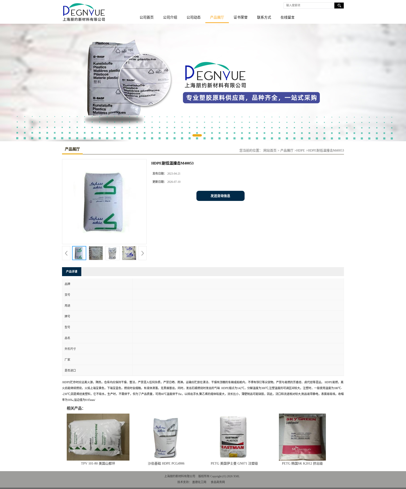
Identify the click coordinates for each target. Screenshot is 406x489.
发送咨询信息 (220, 196)
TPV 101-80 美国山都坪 (98, 463)
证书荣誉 (241, 17)
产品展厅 (217, 17)
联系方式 (264, 17)
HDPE (300, 150)
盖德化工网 (199, 482)
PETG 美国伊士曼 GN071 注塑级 (234, 463)
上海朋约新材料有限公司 (179, 476)
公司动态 (194, 17)
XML (236, 476)
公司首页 (147, 17)
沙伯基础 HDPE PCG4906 (166, 463)
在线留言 (288, 17)
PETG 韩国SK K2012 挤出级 (302, 463)
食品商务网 (218, 482)
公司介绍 (170, 17)
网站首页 (270, 150)
